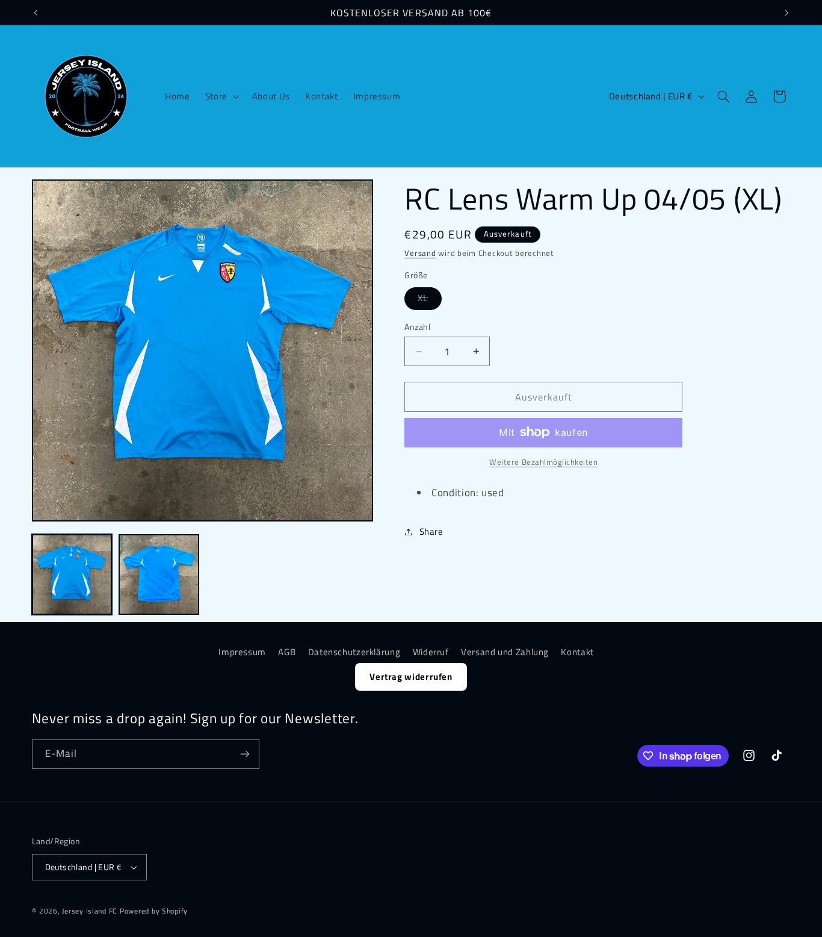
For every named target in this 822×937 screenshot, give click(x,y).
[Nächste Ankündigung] (786, 13)
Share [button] (431, 531)
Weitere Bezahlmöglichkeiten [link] (543, 462)
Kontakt (577, 652)
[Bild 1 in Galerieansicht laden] (72, 574)
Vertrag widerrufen (410, 676)
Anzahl (417, 327)
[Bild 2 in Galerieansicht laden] (159, 574)
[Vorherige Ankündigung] (35, 13)
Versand (420, 253)
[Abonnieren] (244, 754)
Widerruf (431, 652)
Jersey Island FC (89, 911)
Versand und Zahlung (505, 652)
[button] (220, 96)
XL (429, 300)
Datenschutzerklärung (354, 652)
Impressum (242, 652)
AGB (286, 652)
